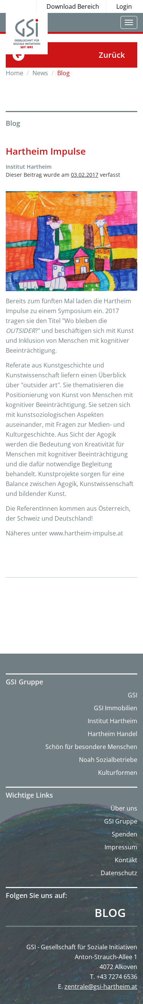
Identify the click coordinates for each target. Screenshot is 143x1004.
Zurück (112, 55)
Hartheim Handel (112, 734)
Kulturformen (117, 772)
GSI (132, 695)
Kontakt (126, 860)
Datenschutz (119, 873)
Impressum (120, 847)
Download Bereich (73, 6)
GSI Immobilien (115, 708)
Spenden (124, 834)
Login (124, 6)
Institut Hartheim (112, 721)
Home (14, 73)
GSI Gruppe (120, 821)
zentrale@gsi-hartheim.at (100, 986)
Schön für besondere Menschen (91, 747)
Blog (110, 912)
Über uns (124, 808)
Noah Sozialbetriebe (108, 759)
